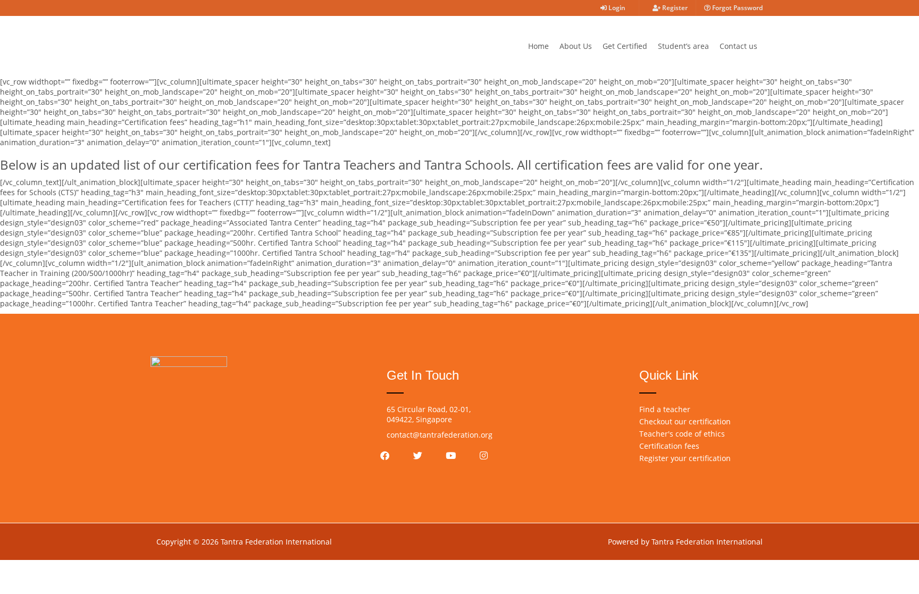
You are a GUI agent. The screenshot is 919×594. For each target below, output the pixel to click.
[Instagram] (484, 455)
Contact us (738, 46)
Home (538, 46)
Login (616, 7)
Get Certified (625, 46)
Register (674, 7)
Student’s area (683, 46)
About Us (575, 46)
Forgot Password (737, 7)
